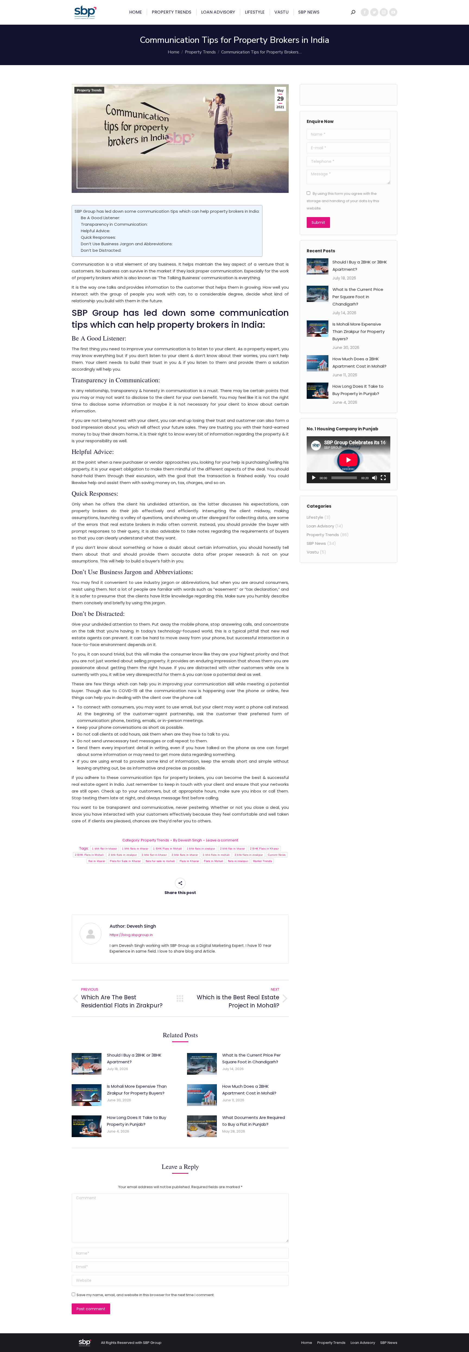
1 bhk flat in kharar (104, 848)
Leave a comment (222, 840)
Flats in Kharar (189, 861)
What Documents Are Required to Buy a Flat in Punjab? (253, 1121)
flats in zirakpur (238, 861)
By (187, 840)
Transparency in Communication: (114, 224)
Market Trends (262, 861)
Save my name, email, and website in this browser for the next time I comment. (145, 1294)
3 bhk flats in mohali (216, 854)
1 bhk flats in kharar (135, 848)
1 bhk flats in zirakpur (201, 848)
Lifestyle (315, 517)
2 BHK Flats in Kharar (264, 848)
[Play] (313, 478)
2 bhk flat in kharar (232, 848)
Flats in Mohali (213, 861)
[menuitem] (135, 12)
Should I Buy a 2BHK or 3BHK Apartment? (134, 1058)
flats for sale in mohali (160, 861)
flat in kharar (96, 861)
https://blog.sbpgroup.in (131, 935)
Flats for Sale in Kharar (125, 861)
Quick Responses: (98, 237)
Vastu (313, 552)
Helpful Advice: (95, 231)
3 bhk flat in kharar (154, 854)
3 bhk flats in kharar (185, 854)
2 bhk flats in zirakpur (122, 854)
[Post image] (87, 1064)
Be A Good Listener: (100, 218)
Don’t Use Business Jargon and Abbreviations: (127, 244)
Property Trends (89, 90)
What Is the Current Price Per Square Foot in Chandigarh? (251, 1058)
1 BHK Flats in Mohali (167, 848)
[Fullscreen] (383, 478)
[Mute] (374, 478)
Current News (277, 854)
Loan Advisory (320, 526)
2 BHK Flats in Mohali (89, 854)
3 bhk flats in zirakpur (248, 854)
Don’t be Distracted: (101, 250)
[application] (348, 459)
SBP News (316, 543)
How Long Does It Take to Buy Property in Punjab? (136, 1121)
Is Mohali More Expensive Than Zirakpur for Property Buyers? (137, 1089)
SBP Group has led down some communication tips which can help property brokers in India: (167, 211)
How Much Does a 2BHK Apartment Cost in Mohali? (249, 1089)
